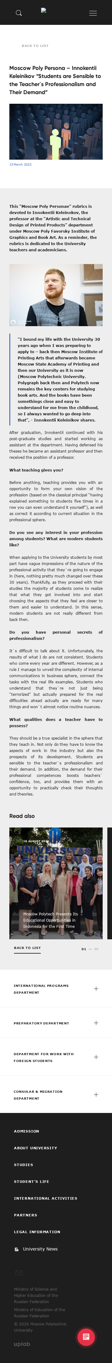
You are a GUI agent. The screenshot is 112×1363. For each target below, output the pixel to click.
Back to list (35, 46)
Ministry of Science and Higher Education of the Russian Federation (36, 1295)
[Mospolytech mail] (19, 1273)
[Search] (19, 13)
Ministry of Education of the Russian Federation (39, 1312)
